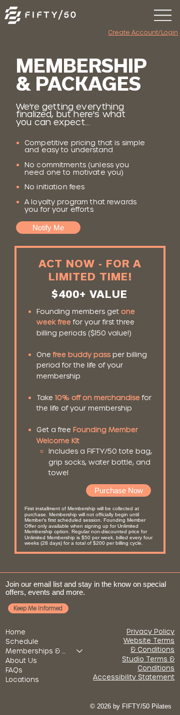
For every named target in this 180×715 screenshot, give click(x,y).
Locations (22, 679)
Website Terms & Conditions (149, 645)
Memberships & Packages (37, 651)
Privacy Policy (150, 631)
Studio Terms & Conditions (148, 663)
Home (16, 632)
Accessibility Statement (133, 677)
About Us (21, 660)
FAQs (14, 670)
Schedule (22, 641)
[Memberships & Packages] (80, 651)
